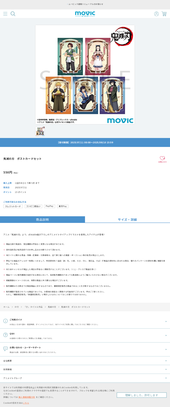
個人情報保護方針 (26, 397)
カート (164, 13)
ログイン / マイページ (156, 14)
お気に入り (162, 162)
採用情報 (7, 369)
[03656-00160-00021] (40, 131)
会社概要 (7, 360)
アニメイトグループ (12, 378)
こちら (26, 402)
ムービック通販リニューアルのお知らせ (86, 4)
